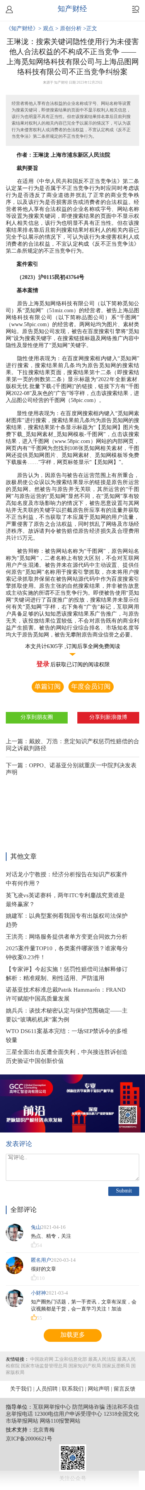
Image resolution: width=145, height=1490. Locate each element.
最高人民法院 (102, 1359)
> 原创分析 (69, 29)
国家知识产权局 (84, 1366)
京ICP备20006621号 (29, 1439)
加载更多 (72, 1335)
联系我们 (73, 1389)
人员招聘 (47, 1389)
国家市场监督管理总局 (44, 1366)
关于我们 (21, 1389)
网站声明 (98, 1389)
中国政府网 (41, 1359)
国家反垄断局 (116, 1366)
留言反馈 (124, 1389)
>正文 (90, 29)
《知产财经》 (22, 29)
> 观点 (46, 29)
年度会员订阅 (91, 686)
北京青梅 (44, 1430)
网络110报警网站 (60, 1421)
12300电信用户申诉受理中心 (68, 1414)
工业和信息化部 (71, 1359)
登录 (42, 664)
